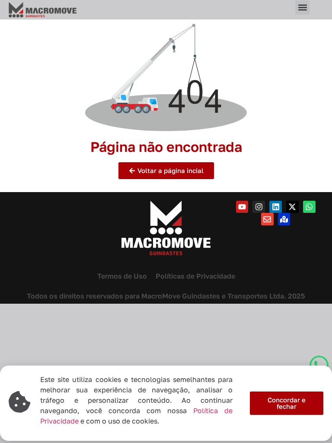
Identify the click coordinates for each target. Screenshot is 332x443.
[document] (166, 221)
